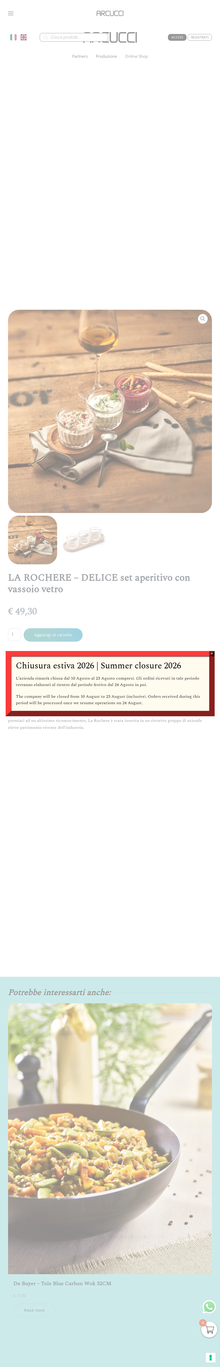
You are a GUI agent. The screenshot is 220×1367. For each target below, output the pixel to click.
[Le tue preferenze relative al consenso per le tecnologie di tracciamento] (211, 1358)
